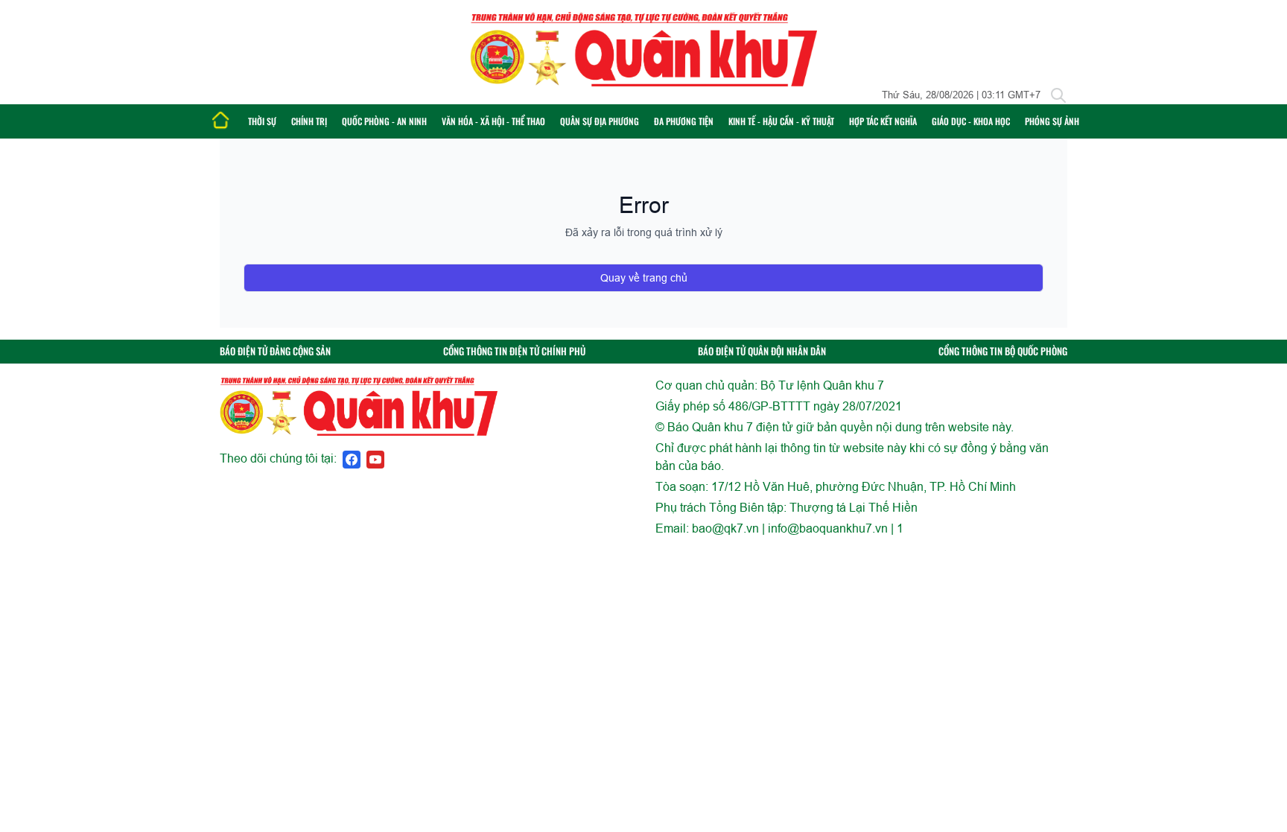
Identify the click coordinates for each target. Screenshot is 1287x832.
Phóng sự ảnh (1052, 121)
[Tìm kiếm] (1058, 95)
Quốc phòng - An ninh (384, 121)
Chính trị (309, 121)
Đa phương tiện (684, 121)
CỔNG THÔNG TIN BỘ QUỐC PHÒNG (1002, 351)
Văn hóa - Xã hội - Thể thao (493, 121)
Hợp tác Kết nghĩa (883, 121)
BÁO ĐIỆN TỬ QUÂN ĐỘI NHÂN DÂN (762, 351)
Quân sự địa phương (599, 121)
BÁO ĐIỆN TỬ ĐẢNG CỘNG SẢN (275, 351)
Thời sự (262, 121)
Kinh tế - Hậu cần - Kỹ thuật (781, 121)
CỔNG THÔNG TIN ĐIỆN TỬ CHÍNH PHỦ (514, 351)
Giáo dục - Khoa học (971, 121)
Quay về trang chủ (643, 278)
